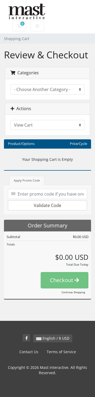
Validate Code (47, 205)
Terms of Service (61, 351)
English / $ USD (55, 338)
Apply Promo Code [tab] (27, 180)
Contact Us (28, 351)
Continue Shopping (73, 292)
